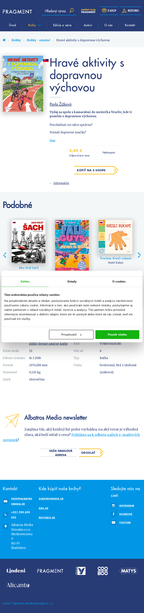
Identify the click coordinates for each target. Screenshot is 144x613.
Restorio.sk (47, 517)
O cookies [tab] (119, 281)
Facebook (125, 514)
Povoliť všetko (117, 334)
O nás (108, 25)
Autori (88, 25)
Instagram (126, 505)
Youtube (125, 522)
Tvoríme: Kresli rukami (115, 258)
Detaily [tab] (72, 281)
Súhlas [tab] (25, 281)
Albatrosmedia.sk (51, 498)
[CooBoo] (103, 571)
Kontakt (130, 25)
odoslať (88, 453)
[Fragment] (50, 571)
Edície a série (62, 25)
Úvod (12, 25)
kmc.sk (43, 508)
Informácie (61, 183)
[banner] (14, 11)
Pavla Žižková (60, 104)
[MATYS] (128, 571)
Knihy (32, 25)
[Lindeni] (16, 571)
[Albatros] (80, 571)
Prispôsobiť (69, 334)
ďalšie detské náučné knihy (48, 344)
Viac (53, 140)
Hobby (16, 40)
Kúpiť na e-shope (91, 170)
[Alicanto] (18, 585)
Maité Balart (115, 262)
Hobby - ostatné (38, 40)
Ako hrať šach (29, 268)
